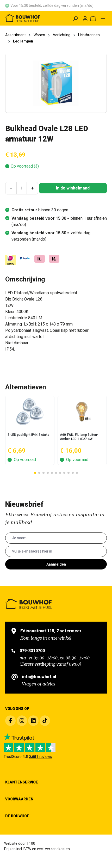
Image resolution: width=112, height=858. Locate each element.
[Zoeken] (75, 18)
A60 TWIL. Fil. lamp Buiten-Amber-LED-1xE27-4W (79, 437)
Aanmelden (56, 564)
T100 (31, 843)
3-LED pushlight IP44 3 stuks (28, 435)
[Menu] (103, 18)
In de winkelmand (73, 188)
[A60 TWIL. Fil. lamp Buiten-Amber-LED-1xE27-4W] (82, 411)
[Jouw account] (85, 18)
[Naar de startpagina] (24, 18)
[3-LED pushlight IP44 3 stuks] (29, 411)
